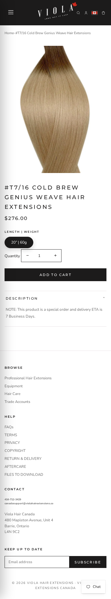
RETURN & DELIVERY (23, 458)
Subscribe (88, 562)
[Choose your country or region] (94, 13)
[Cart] (103, 13)
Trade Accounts (17, 401)
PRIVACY (12, 442)
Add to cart (55, 275)
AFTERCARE (15, 466)
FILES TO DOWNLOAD (24, 474)
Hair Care (12, 393)
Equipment (14, 386)
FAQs (9, 427)
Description (22, 298)
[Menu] (11, 12)
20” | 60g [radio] (19, 242)
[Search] (78, 13)
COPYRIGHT (15, 450)
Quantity (12, 255)
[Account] (86, 13)
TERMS (11, 435)
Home (9, 33)
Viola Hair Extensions (50, 583)
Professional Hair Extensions (28, 378)
